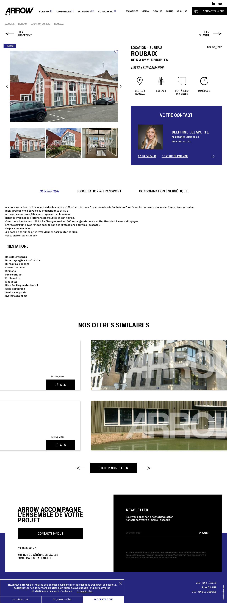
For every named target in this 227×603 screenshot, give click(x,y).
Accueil (9, 23)
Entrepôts (85, 11)
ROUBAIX (58, 23)
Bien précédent (25, 34)
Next (120, 86)
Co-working (107, 11)
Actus (169, 11)
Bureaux (45, 11)
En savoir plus (84, 591)
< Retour (9, 46)
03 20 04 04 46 (147, 156)
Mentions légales (205, 583)
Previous (7, 86)
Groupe (157, 11)
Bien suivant (204, 34)
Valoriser (132, 11)
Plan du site (209, 587)
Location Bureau (40, 23)
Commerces (65, 11)
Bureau (22, 23)
